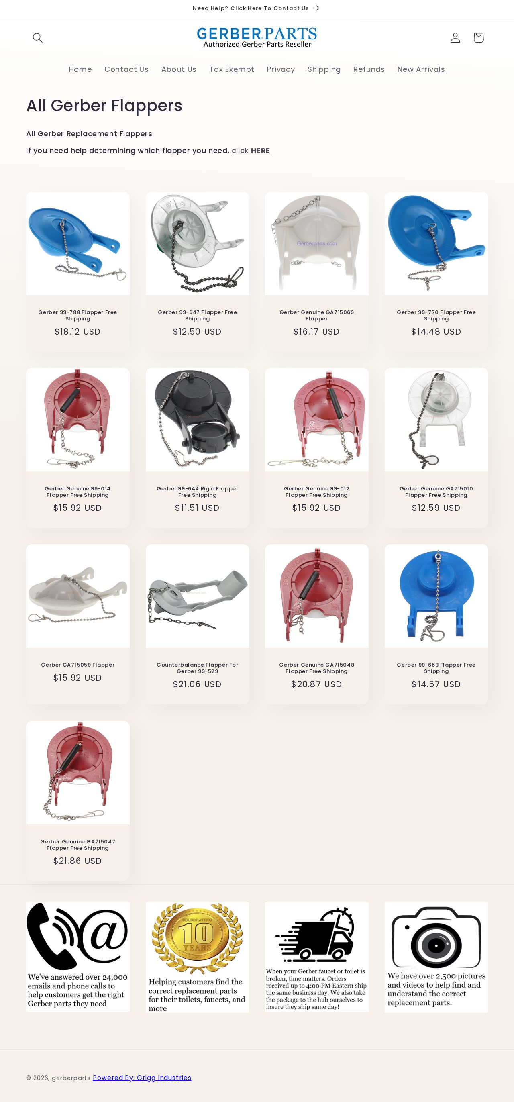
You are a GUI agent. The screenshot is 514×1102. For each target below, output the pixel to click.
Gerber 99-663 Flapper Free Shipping (436, 668)
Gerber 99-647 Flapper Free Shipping (197, 315)
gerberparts (71, 1078)
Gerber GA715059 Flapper (77, 665)
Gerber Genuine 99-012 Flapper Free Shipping (317, 492)
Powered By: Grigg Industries (142, 1077)
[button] (37, 37)
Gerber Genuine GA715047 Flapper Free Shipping (77, 845)
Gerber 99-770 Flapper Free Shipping (436, 315)
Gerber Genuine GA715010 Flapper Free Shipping (436, 492)
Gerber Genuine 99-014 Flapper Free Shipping (78, 492)
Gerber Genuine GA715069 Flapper (316, 315)
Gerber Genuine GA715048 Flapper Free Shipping (316, 668)
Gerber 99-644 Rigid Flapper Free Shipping (197, 492)
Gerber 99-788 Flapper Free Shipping (77, 315)
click (251, 150)
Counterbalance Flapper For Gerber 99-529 (197, 668)
